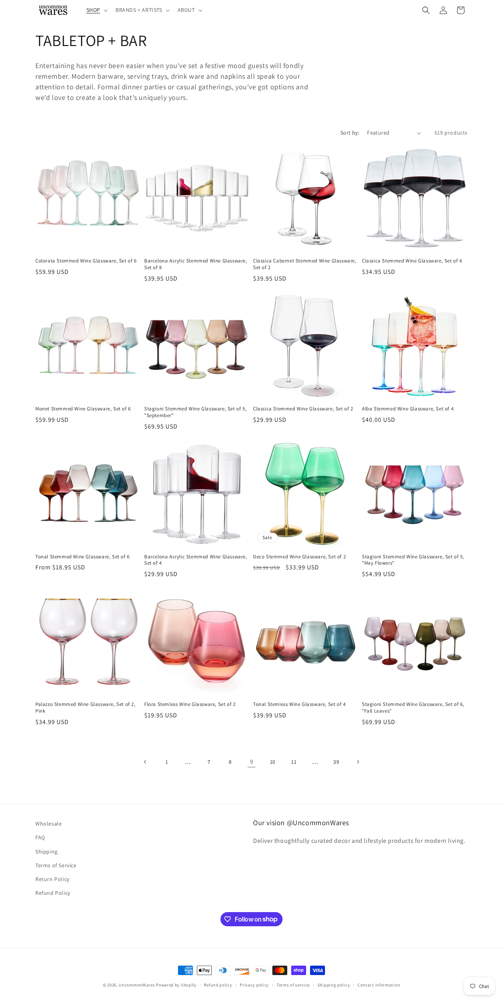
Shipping (46, 851)
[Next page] (357, 761)
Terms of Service (56, 865)
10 (272, 761)
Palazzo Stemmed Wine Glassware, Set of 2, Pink (85, 707)
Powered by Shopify (176, 985)
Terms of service (293, 984)
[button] (96, 10)
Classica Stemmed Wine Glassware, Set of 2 (303, 409)
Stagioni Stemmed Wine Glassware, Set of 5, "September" (195, 412)
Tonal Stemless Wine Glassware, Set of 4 (299, 704)
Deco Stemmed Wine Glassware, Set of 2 (299, 557)
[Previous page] (145, 761)
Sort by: (349, 132)
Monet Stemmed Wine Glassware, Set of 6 (83, 409)
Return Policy (52, 879)
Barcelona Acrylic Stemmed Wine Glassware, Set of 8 (195, 264)
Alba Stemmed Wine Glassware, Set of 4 (407, 409)
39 (336, 761)
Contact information (379, 984)
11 (293, 761)
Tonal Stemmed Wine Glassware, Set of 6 (82, 557)
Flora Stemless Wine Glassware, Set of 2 (189, 704)
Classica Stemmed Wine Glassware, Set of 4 (412, 261)
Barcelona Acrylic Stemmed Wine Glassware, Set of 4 (195, 560)
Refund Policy (52, 892)
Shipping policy (334, 984)
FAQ (40, 837)
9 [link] (251, 761)
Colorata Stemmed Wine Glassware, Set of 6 (86, 261)
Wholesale (48, 823)
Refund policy (218, 984)
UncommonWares (137, 985)
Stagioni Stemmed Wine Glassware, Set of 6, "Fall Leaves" (413, 707)
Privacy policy (254, 984)
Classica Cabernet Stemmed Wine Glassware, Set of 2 (304, 264)
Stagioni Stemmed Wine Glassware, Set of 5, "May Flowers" (413, 560)
